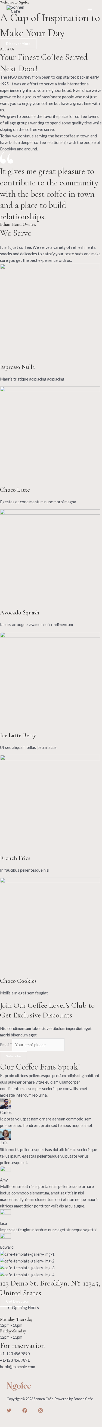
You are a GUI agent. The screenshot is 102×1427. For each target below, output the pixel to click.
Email (6, 1044)
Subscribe (13, 1056)
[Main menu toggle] (89, 9)
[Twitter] (9, 1410)
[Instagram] (40, 1410)
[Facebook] (24, 1410)
